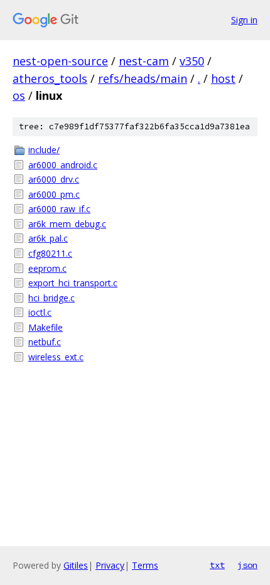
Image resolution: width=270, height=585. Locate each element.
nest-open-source (60, 60)
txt (217, 565)
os (19, 95)
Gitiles (75, 565)
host (223, 78)
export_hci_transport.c (72, 283)
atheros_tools (50, 78)
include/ (44, 150)
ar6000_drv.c (53, 179)
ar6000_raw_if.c (59, 209)
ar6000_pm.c (54, 194)
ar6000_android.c (62, 165)
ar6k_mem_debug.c (67, 224)
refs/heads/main (142, 78)
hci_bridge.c (51, 298)
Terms (145, 565)
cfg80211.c (50, 253)
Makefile (45, 327)
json (247, 565)
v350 (192, 60)
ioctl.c (39, 312)
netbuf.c (44, 342)
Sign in (244, 20)
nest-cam (144, 60)
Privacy (109, 565)
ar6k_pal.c (48, 238)
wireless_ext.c (56, 357)
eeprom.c (47, 268)
